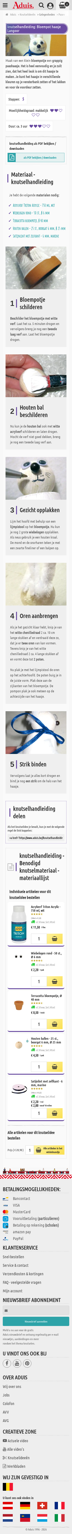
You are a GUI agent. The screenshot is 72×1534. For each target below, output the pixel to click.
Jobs (6, 1394)
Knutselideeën (19, 1457)
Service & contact (15, 1265)
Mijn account (12, 1290)
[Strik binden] (36, 732)
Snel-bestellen (13, 1256)
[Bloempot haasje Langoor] (36, 45)
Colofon (8, 1403)
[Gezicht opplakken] (36, 478)
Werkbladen (16, 1466)
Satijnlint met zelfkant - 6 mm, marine (36, 236)
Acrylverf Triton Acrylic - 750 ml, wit (34, 205)
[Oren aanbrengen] (36, 583)
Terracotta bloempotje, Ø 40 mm (30, 220)
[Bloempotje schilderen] (36, 267)
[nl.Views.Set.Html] (55, 939)
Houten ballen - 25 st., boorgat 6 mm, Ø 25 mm (39, 228)
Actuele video (18, 1440)
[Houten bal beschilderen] (36, 375)
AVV (6, 1411)
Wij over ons (12, 1386)
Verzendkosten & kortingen (23, 1273)
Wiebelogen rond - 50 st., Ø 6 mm (31, 212)
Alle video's (15, 1449)
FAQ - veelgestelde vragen (22, 1282)
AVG (6, 1420)
